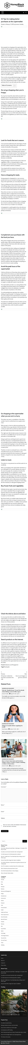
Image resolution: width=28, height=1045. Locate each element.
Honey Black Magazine (6, 1041)
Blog (2, 884)
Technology (3, 933)
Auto (2, 881)
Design (2, 893)
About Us (2, 960)
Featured (2, 902)
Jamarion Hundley (19, 24)
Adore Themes (6, 1043)
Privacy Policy (3, 965)
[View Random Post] (24, 13)
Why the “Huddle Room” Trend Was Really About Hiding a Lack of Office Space (13, 691)
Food (2, 905)
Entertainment (3, 895)
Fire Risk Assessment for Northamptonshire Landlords (11, 854)
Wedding (2, 945)
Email (2, 811)
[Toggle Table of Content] (13, 85)
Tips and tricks (3, 937)
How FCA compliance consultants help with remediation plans (12, 866)
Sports (2, 930)
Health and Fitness (4, 912)
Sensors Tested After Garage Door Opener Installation (11, 860)
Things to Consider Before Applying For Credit (12, 726)
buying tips (7, 667)
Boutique (2, 886)
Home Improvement (5, 914)
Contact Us (3, 962)
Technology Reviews (5, 935)
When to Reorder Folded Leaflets (7, 873)
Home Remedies (4, 916)
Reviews (2, 923)
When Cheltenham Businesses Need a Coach (9, 868)
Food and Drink (4, 907)
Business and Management (12, 664)
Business (2, 888)
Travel (2, 942)
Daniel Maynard (5, 729)
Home (2, 958)
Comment (3, 787)
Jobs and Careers (4, 919)
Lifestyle (2, 921)
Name (3, 805)
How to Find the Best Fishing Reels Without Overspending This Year (13, 1011)
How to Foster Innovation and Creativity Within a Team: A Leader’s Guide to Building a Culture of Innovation (13, 762)
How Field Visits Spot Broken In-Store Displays (9, 870)
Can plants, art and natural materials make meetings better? (12, 851)
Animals (2, 879)
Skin (2, 926)
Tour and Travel (4, 940)
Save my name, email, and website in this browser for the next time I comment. (14, 825)
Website (3, 818)
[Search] (26, 13)
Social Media (3, 928)
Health (2, 909)
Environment (3, 898)
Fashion (2, 900)
